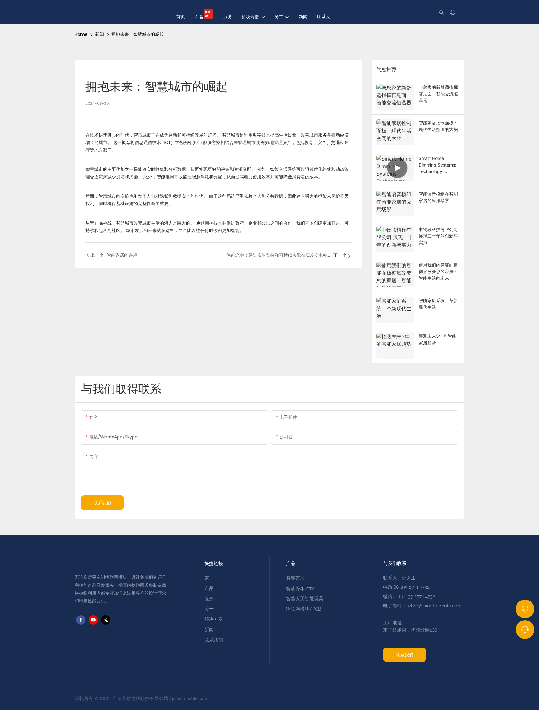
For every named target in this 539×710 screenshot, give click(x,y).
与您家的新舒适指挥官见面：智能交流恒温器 (438, 94)
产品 (209, 588)
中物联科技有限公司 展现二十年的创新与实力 (438, 236)
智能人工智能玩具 (304, 598)
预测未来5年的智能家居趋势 (437, 339)
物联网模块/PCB (303, 609)
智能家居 (295, 578)
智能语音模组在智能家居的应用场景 (438, 197)
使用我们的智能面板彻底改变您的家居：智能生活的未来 (438, 271)
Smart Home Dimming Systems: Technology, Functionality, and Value (437, 165)
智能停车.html (301, 588)
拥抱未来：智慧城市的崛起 (137, 34)
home (81, 34)
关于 (209, 609)
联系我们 (213, 640)
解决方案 (213, 619)
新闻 (99, 34)
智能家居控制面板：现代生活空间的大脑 (438, 126)
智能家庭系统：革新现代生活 (438, 304)
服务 (209, 598)
